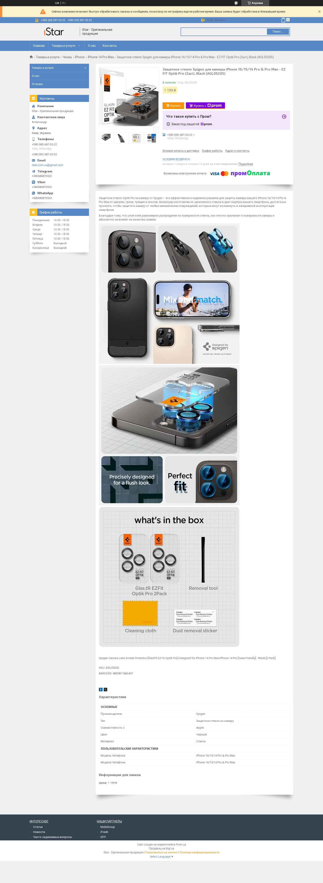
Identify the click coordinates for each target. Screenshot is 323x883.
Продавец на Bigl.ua (161, 848)
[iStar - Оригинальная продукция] (55, 31)
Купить (176, 105)
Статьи (38, 827)
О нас (92, 45)
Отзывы (37, 84)
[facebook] (101, 690)
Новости (39, 832)
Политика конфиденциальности (200, 852)
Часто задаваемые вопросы (52, 837)
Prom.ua (181, 844)
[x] (105, 690)
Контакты (110, 45)
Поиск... (278, 31)
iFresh (104, 832)
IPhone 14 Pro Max (101, 57)
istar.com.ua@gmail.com (47, 165)
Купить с (200, 105)
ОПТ (103, 837)
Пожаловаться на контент (161, 852)
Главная (39, 45)
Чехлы (67, 57)
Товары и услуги (63, 45)
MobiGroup (107, 827)
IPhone (80, 57)
